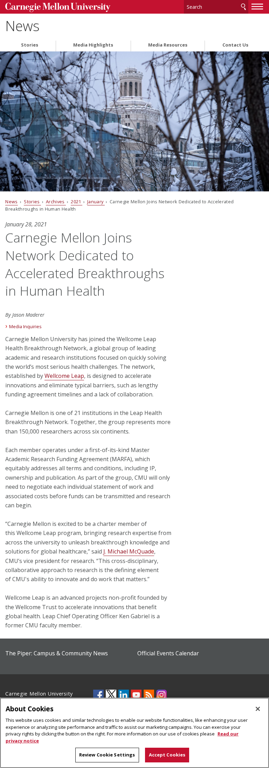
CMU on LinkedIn (123, 695)
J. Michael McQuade (128, 551)
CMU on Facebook (98, 695)
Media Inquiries (25, 326)
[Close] (257, 709)
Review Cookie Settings (107, 755)
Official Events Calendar (168, 653)
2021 (76, 201)
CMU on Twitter (111, 695)
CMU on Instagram (161, 695)
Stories (29, 45)
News (22, 26)
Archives (56, 201)
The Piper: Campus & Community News (56, 653)
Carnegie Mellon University (57, 7)
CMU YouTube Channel (136, 695)
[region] (134, 733)
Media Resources (167, 45)
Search (243, 7)
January (96, 201)
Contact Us (235, 45)
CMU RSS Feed (149, 695)
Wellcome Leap (64, 376)
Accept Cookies (167, 755)
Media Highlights (93, 45)
